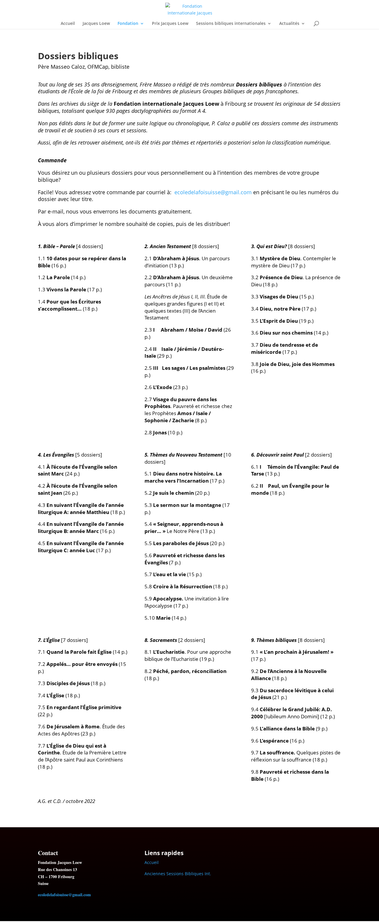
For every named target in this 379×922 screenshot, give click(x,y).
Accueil (68, 23)
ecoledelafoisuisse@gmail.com (213, 192)
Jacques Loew (96, 23)
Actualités (289, 23)
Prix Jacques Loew (170, 23)
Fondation (128, 23)
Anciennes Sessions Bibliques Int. (177, 873)
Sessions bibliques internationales (231, 23)
